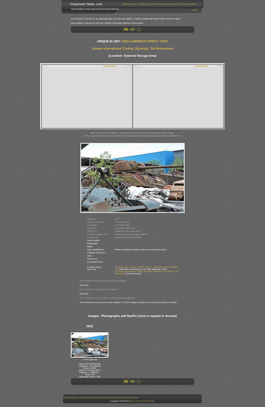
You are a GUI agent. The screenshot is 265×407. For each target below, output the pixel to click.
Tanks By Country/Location (142, 4)
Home (125, 4)
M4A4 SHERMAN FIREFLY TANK (145, 41)
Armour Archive (136, 401)
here (179, 136)
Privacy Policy (148, 401)
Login (194, 10)
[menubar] (159, 4)
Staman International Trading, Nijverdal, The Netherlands (132, 48)
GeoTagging (190, 4)
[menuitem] (125, 4)
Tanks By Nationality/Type (170, 4)
